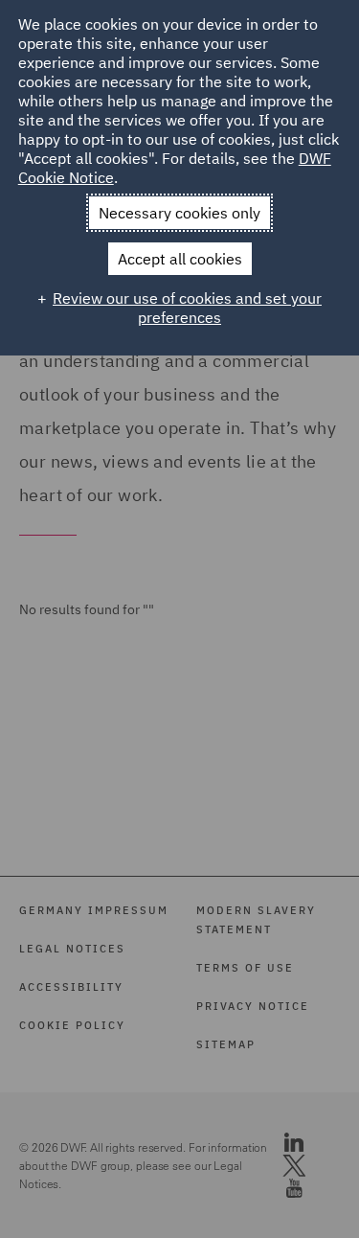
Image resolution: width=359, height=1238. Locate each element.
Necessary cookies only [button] (179, 212)
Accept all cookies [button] (180, 258)
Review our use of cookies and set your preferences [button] (187, 307)
